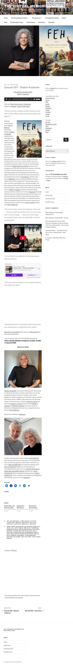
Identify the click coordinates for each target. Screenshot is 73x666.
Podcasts (25, 522)
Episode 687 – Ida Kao (62, 218)
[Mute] (34, 99)
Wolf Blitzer (26, 536)
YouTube (32, 340)
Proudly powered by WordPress (13, 662)
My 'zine (47, 122)
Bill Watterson (17, 528)
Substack (22, 414)
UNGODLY (11, 179)
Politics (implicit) (22, 524)
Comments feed (50, 198)
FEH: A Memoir (13, 205)
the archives (34, 332)
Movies (18, 522)
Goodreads (48, 128)
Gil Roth (52, 88)
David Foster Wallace (27, 529)
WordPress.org (49, 202)
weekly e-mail (55, 161)
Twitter (47, 110)
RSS (24, 106)
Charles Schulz (13, 529)
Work (47, 132)
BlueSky (18, 340)
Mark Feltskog (49, 212)
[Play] (6, 99)
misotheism (25, 177)
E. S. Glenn (48, 238)
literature (11, 522)
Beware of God (32, 401)
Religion (33, 524)
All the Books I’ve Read (52, 18)
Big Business (15, 521)
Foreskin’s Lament (16, 404)
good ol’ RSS (11, 343)
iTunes (6, 340)
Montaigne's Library (51, 124)
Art (8, 521)
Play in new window (16, 104)
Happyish (32, 192)
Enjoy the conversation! (12, 332)
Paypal (66, 178)
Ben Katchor (32, 526)
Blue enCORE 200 (15, 465)
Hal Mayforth (34, 458)
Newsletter (41, 22)
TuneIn (19, 106)
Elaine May (18, 531)
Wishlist (47, 130)
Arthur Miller (21, 526)
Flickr (47, 126)
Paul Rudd (10, 533)
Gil (17, 84)
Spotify (13, 106)
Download (27, 104)
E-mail (47, 116)
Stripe (48, 180)
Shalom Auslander (10, 391)
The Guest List (36, 18)
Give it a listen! (30, 202)
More (28, 106)
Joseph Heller (18, 532)
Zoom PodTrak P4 (10, 467)
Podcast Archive (50, 98)
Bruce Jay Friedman (31, 528)
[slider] (38, 99)
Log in (47, 192)
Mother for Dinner (18, 406)
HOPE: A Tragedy (14, 190)
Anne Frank (11, 526)
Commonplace (30, 22)
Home (6, 18)
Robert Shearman (17, 535)
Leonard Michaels (31, 532)
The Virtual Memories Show (33, 6)
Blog (5, 22)
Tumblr (38, 340)
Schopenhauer (30, 535)
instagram (26, 477)
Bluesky (47, 106)
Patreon (65, 176)
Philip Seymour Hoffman (21, 166)
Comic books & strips (28, 521)
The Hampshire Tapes (16, 22)
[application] (23, 99)
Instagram (25, 340)
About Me (51, 22)
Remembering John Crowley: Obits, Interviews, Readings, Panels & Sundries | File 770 (56, 223)
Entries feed (48, 195)
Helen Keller (27, 531)
